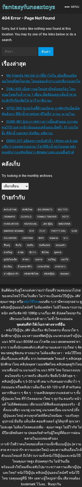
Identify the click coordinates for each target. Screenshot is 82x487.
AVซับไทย (27, 209)
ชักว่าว (32, 252)
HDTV (65, 216)
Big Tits (62, 209)
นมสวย (38, 259)
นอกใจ (64, 259)
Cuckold (26, 216)
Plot (43, 231)
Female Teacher (47, 216)
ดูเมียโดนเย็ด (10, 259)
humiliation (11, 224)
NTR (31, 231)
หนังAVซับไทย (31, 273)
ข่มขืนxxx (44, 245)
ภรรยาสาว (60, 266)
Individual (30, 224)
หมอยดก (64, 273)
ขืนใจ (18, 245)
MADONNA (64, 224)
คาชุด (21, 252)
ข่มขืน (30, 245)
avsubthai (10, 209)
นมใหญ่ (52, 259)
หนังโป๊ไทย (31, 302)
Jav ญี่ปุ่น (48, 224)
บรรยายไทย (43, 266)
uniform (27, 238)
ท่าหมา (25, 259)
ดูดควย (57, 252)
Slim (74, 231)
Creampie (9, 216)
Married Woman (14, 231)
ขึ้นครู (7, 245)
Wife (41, 238)
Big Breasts (45, 209)
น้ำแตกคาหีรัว (25, 266)
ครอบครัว (60, 245)
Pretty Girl (58, 231)
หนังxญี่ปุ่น (49, 273)
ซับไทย (45, 252)
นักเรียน (8, 266)
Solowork (10, 238)
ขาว (65, 238)
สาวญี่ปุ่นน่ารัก (11, 273)
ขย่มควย (53, 238)
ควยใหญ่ (8, 252)
